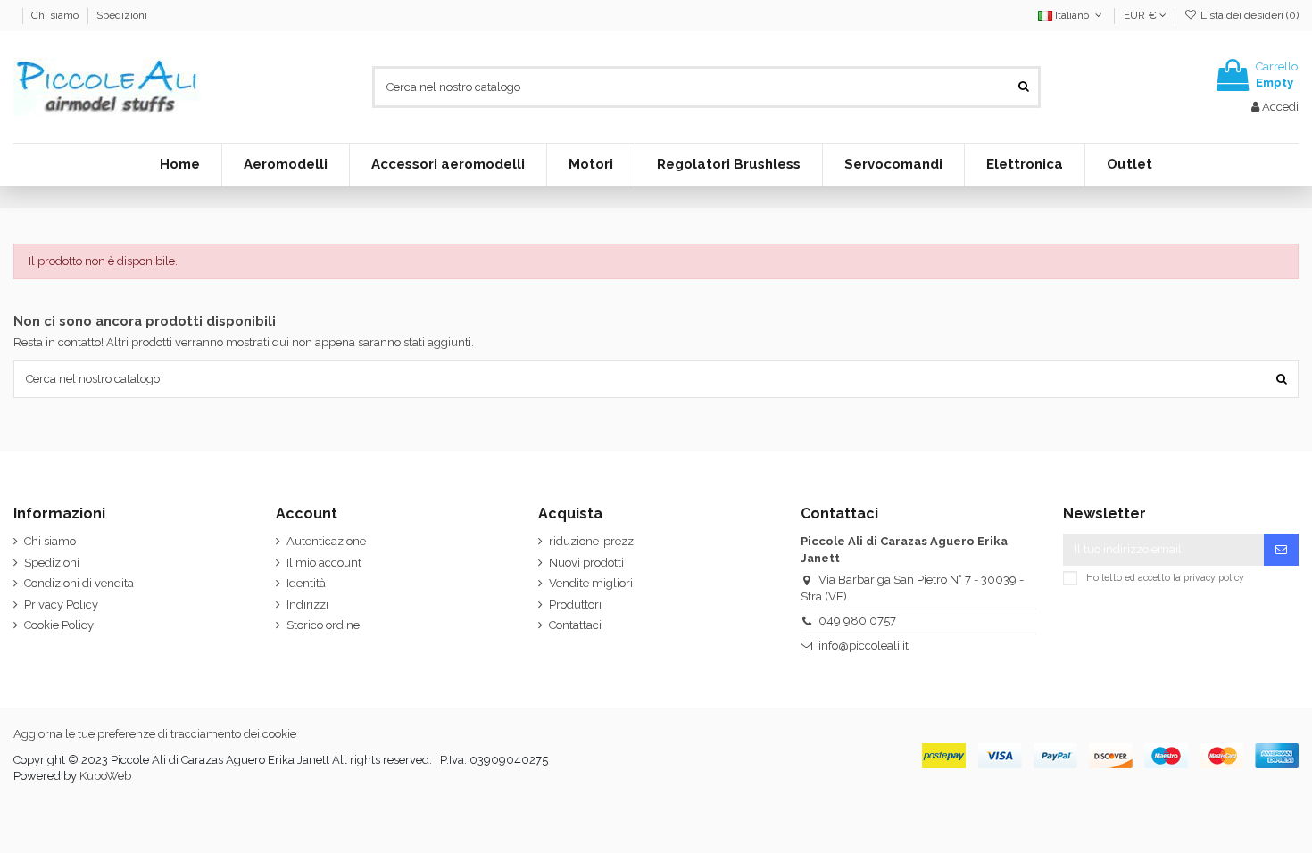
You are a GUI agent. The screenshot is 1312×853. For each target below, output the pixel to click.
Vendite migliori (591, 583)
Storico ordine (323, 625)
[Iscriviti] (1281, 549)
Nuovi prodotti (586, 562)
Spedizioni (121, 15)
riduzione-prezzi (592, 541)
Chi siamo (56, 15)
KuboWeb (105, 776)
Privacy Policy (61, 604)
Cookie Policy (59, 625)
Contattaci (575, 625)
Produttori (575, 604)
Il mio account (323, 562)
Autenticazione (326, 541)
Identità (306, 583)
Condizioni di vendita (79, 583)
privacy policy (1213, 577)
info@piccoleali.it (863, 645)
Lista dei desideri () (1248, 15)
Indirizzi (307, 604)
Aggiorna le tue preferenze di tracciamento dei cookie (154, 734)
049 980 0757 (857, 620)
